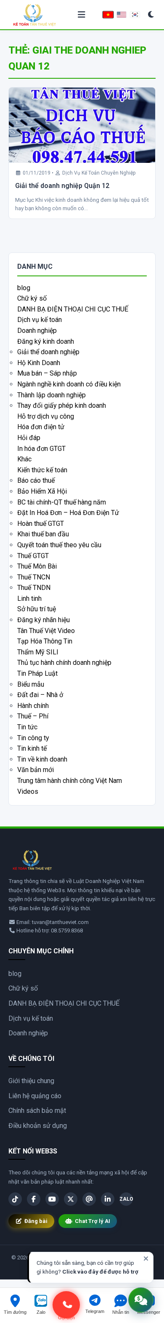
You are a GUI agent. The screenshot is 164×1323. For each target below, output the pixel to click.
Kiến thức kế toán (42, 470)
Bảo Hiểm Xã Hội (42, 491)
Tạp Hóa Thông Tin (44, 641)
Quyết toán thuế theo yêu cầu (59, 545)
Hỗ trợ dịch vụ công (45, 416)
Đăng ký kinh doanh (45, 341)
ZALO (126, 1199)
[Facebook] (33, 1199)
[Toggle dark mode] (151, 14)
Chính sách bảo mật (37, 1111)
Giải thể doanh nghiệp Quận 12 (62, 186)
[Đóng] (146, 1258)
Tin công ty (33, 738)
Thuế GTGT (33, 556)
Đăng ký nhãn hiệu (43, 620)
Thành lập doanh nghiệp (51, 395)
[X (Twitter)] (70, 1199)
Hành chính (33, 706)
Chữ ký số (32, 298)
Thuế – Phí (32, 716)
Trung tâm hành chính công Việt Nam (69, 781)
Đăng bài (36, 1221)
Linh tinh (29, 598)
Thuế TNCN (33, 577)
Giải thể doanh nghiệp (48, 352)
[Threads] (89, 1199)
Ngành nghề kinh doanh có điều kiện (69, 384)
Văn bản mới (35, 770)
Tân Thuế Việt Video (46, 631)
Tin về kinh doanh (42, 759)
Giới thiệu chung (31, 1081)
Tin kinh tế (32, 748)
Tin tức (27, 727)
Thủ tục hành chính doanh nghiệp (64, 663)
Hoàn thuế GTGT (40, 524)
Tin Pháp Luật (37, 673)
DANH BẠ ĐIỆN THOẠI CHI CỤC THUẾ (72, 309)
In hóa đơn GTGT (41, 449)
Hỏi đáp (28, 438)
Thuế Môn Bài (37, 566)
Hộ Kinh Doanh (38, 363)
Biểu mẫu (30, 684)
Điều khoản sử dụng (37, 1126)
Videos (27, 791)
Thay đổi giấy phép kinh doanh (61, 405)
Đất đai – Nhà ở (40, 695)
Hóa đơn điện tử (40, 427)
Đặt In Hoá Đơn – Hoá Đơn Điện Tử (68, 513)
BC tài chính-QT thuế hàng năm (61, 502)
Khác (24, 459)
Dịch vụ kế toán (39, 320)
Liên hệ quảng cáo (34, 1096)
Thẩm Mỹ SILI (37, 652)
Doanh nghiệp (37, 331)
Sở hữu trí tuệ (36, 609)
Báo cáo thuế (36, 480)
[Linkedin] (107, 1199)
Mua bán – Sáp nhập (47, 373)
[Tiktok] (15, 1199)
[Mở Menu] (81, 15)
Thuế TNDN (33, 588)
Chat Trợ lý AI (92, 1221)
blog (23, 288)
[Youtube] (52, 1199)
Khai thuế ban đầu (43, 534)
